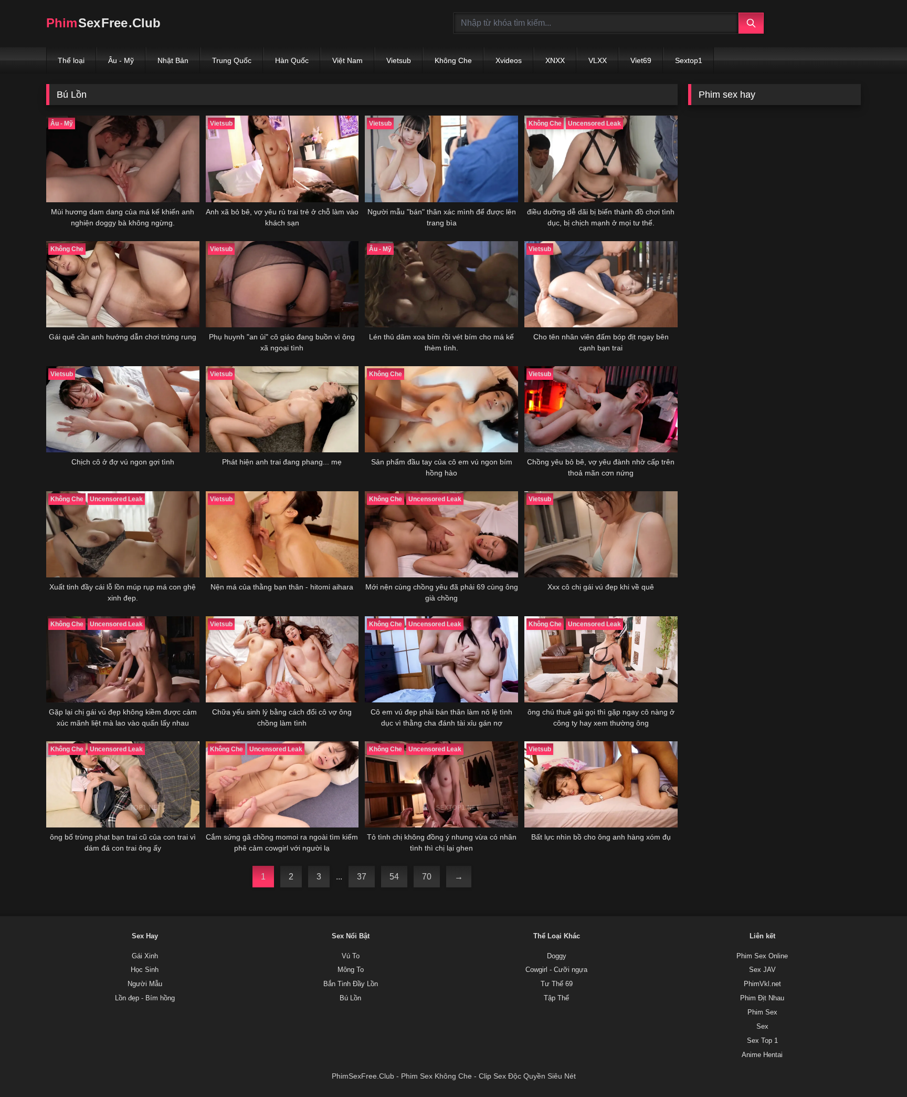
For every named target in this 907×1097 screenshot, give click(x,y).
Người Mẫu (145, 984)
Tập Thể (556, 998)
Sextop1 (688, 60)
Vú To (351, 956)
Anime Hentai (762, 1055)
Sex (762, 1026)
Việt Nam (347, 60)
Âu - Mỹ (121, 60)
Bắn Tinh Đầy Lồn (350, 984)
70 (426, 876)
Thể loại (71, 60)
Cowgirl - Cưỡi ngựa (556, 970)
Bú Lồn (350, 998)
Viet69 (640, 60)
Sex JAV (762, 970)
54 (394, 876)
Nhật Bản (172, 60)
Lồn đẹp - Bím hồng (145, 998)
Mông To (351, 970)
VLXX (597, 60)
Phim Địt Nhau (762, 998)
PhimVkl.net (762, 984)
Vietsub (398, 60)
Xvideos (508, 60)
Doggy (556, 956)
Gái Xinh (145, 956)
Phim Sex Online (762, 956)
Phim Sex (762, 1012)
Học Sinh (145, 970)
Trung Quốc (231, 60)
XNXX (555, 60)
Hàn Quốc (292, 60)
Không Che (453, 60)
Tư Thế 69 (557, 984)
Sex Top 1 (762, 1040)
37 (361, 876)
